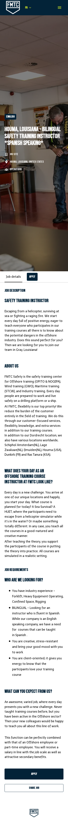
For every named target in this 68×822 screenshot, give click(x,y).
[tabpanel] (34, 540)
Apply (34, 774)
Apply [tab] (32, 276)
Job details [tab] (13, 276)
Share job (34, 788)
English (10, 116)
